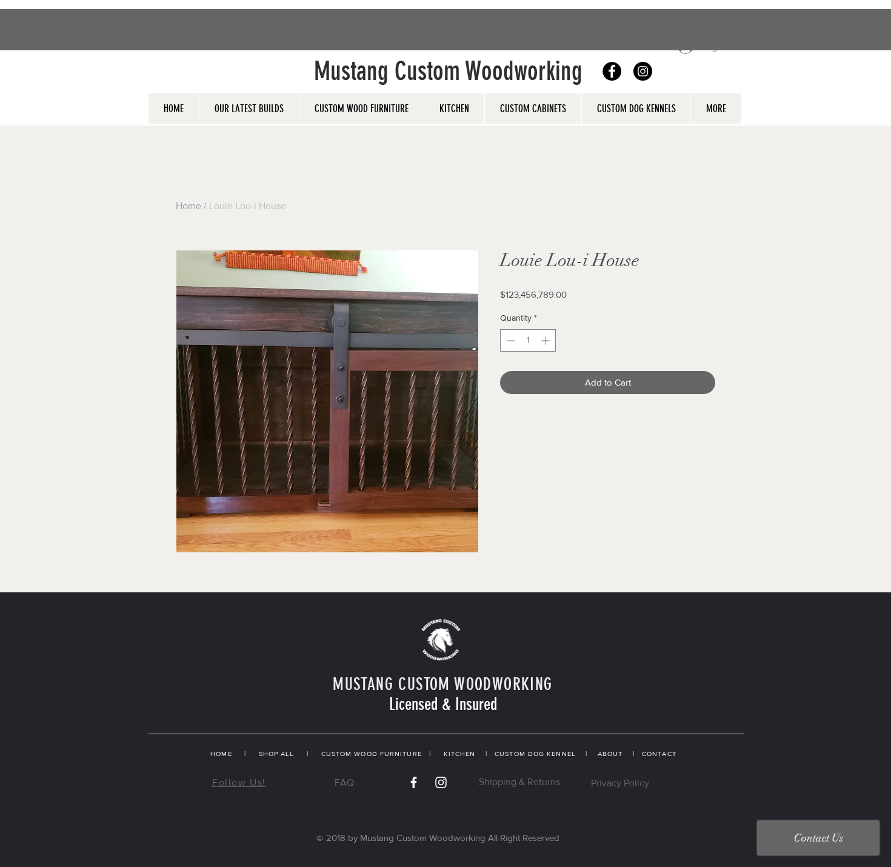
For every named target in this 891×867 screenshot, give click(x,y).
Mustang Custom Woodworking (448, 71)
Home (188, 206)
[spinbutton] (528, 340)
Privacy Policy (620, 783)
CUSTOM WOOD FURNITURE (371, 753)
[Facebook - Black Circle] (611, 71)
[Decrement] (509, 340)
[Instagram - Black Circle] (642, 71)
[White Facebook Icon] (413, 782)
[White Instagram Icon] (441, 782)
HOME (221, 753)
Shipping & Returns (519, 782)
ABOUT (610, 753)
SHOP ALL (277, 753)
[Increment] (546, 340)
